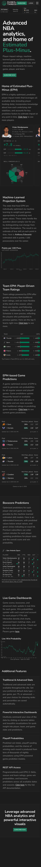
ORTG (38, 334)
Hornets (10, 428)
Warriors (11, 478)
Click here (22, 117)
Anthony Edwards (23, 234)
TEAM (6, 334)
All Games (4, 9)
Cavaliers (11, 474)
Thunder (10, 461)
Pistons (10, 445)
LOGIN (31, 3)
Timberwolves (13, 441)
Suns (9, 424)
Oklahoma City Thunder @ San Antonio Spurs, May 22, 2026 (19, 580)
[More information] (15, 141)
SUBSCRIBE (21, 3)
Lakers (10, 458)
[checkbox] (1, 12)
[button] (20, 260)
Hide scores (5, 12)
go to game (33, 432)
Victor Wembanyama (20, 127)
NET (21, 334)
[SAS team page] (10, 136)
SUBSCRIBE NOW (9, 75)
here (17, 631)
